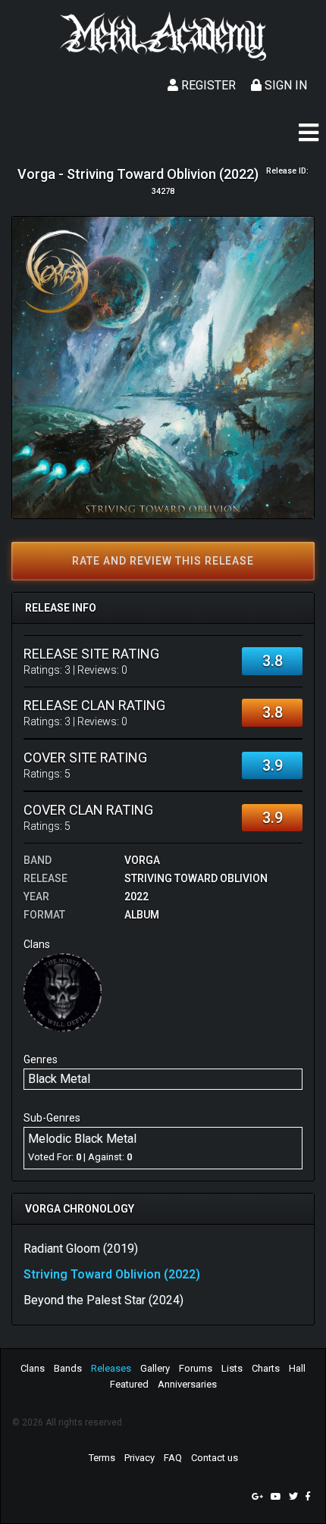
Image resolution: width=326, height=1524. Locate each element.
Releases (111, 1368)
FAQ (173, 1457)
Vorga (142, 860)
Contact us (214, 1457)
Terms (102, 1457)
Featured (129, 1384)
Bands (68, 1368)
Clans (32, 1368)
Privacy (139, 1457)
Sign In (284, 85)
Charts (266, 1368)
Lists (232, 1368)
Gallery (155, 1368)
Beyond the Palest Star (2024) (103, 1300)
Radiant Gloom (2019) (81, 1248)
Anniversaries (187, 1384)
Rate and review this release (163, 561)
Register (207, 85)
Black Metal (59, 1079)
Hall (297, 1368)
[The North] (63, 991)
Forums (195, 1368)
